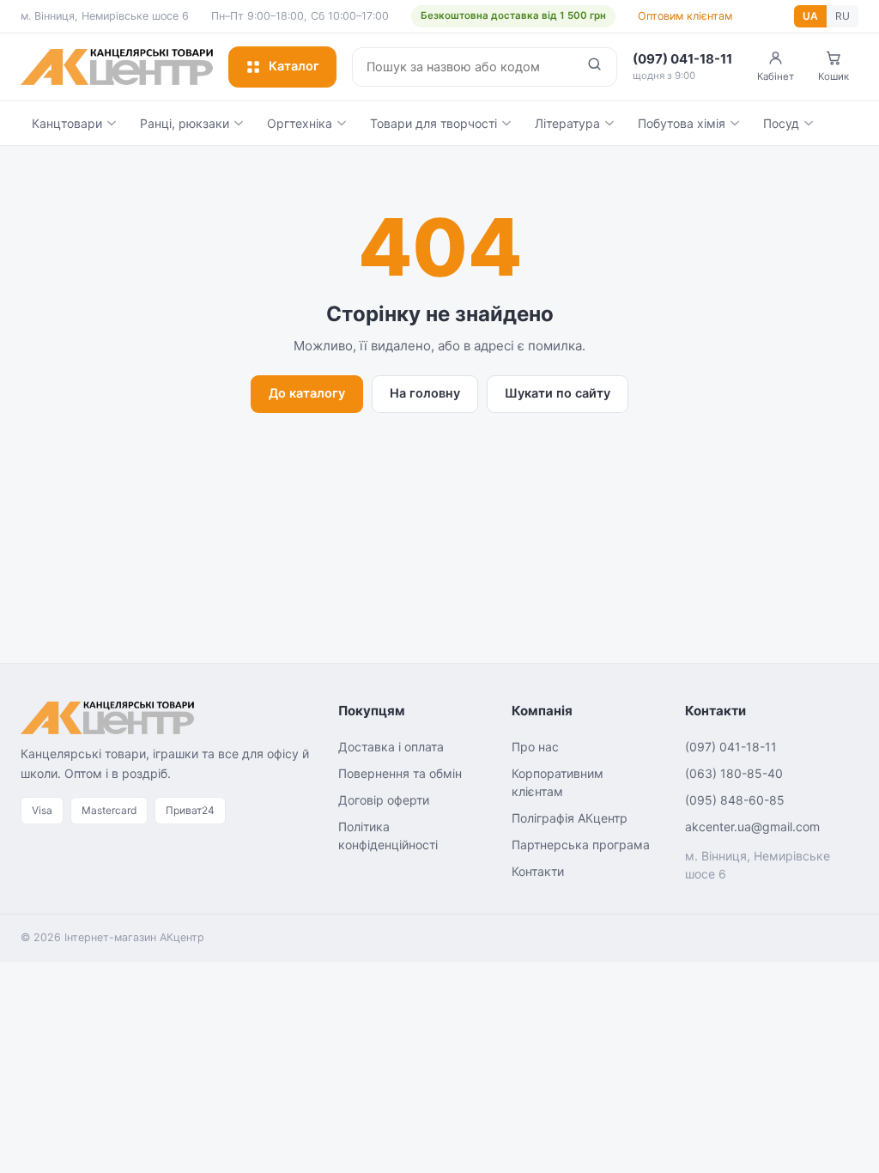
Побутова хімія (681, 123)
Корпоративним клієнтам (557, 782)
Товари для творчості (433, 123)
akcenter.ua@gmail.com (752, 826)
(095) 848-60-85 (735, 800)
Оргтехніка (299, 123)
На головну (425, 393)
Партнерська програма (581, 844)
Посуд (781, 123)
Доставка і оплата (391, 746)
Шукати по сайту (557, 393)
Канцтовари (67, 123)
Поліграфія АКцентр (569, 818)
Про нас (535, 746)
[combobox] (463, 67)
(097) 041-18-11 (731, 746)
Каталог (294, 66)
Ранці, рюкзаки (184, 123)
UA (810, 15)
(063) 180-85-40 (734, 773)
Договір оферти (383, 800)
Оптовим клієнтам (685, 15)
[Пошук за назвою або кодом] (594, 67)
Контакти (538, 871)
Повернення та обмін (400, 773)
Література (567, 123)
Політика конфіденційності (388, 835)
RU (842, 15)
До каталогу (307, 393)
